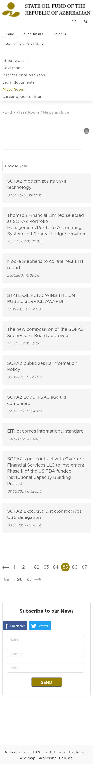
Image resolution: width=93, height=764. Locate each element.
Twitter (43, 626)
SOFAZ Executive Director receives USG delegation (44, 514)
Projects (59, 34)
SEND (46, 682)
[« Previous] (5, 567)
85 (65, 567)
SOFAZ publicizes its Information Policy (42, 366)
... (30, 567)
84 (55, 567)
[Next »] (37, 579)
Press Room (13, 89)
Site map (27, 758)
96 (20, 579)
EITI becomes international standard (45, 430)
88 (6, 579)
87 (84, 567)
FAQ (37, 752)
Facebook (17, 626)
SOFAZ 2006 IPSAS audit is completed (36, 400)
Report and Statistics (25, 44)
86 (75, 567)
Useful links (54, 752)
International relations (23, 75)
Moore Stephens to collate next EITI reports (45, 264)
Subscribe (47, 758)
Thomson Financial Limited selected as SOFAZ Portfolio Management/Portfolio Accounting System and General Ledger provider (46, 224)
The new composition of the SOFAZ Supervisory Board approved (45, 332)
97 (29, 579)
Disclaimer (77, 752)
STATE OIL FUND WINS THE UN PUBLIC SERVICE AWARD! (41, 298)
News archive (18, 752)
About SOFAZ (15, 61)
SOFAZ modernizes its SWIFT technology (39, 184)
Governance (13, 68)
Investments (33, 34)
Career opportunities (22, 97)
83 (46, 567)
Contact (66, 758)
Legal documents (18, 82)
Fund (10, 34)
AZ (73, 21)
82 (36, 567)
